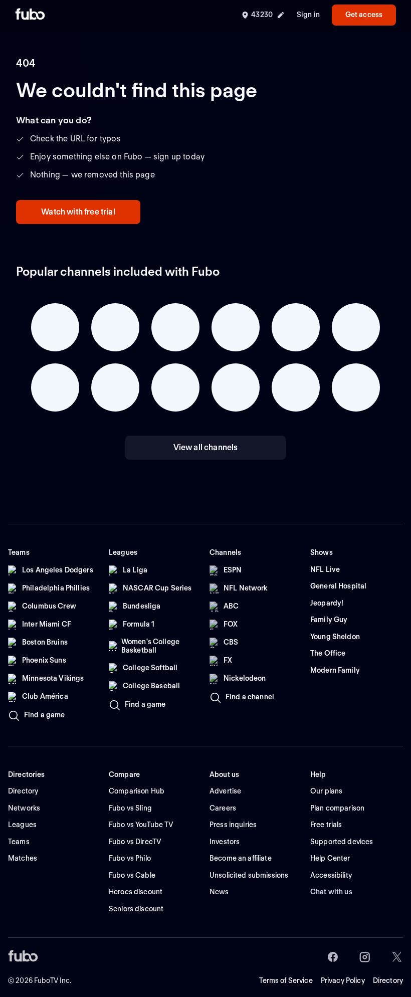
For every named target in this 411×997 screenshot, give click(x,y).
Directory (388, 980)
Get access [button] (363, 15)
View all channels (205, 447)
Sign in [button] (308, 15)
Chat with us (331, 892)
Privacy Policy (343, 980)
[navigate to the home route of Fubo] (30, 15)
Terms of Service (286, 980)
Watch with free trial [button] (78, 212)
